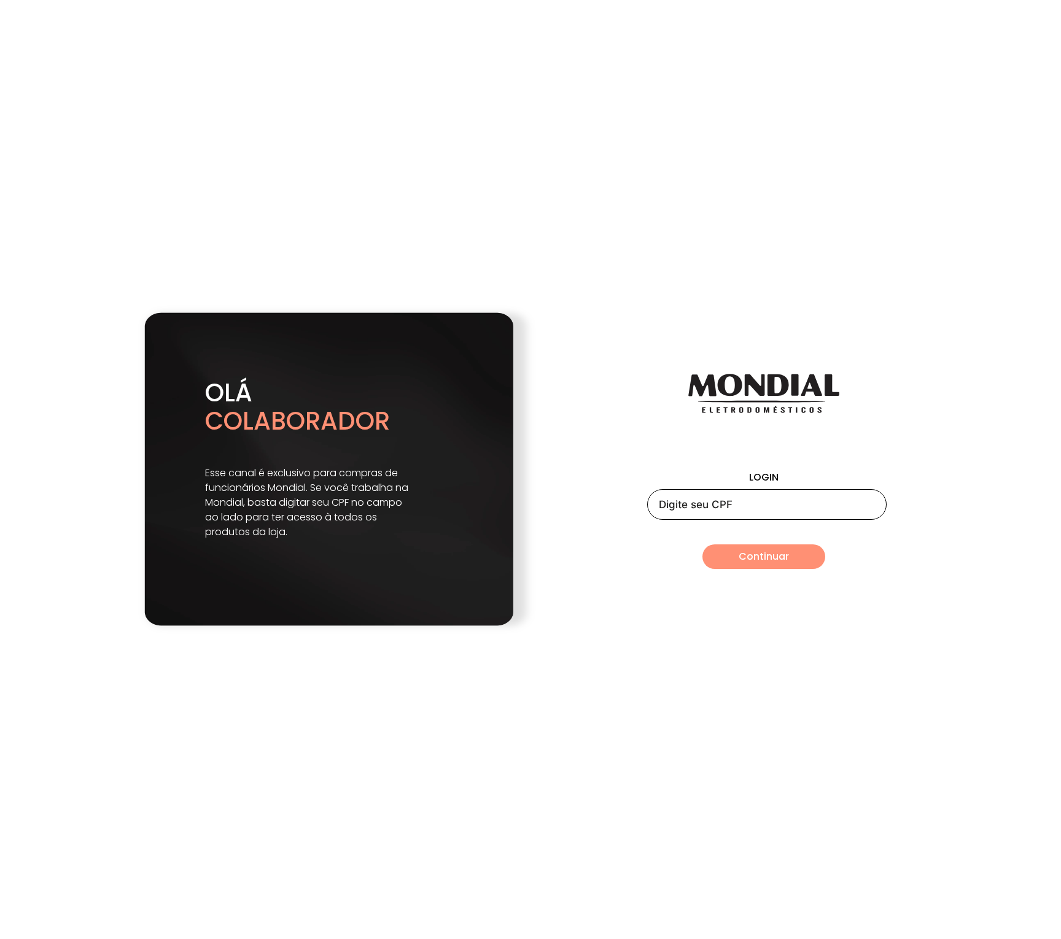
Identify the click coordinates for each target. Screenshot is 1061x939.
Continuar (764, 556)
